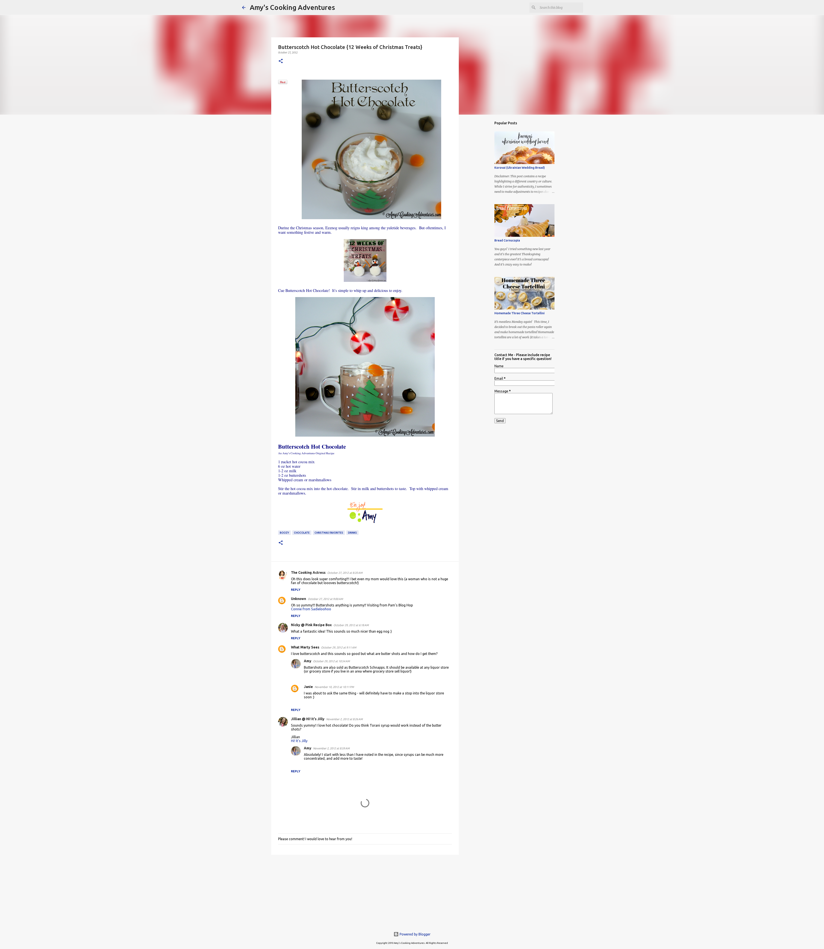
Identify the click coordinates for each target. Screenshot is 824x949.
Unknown (298, 599)
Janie (308, 687)
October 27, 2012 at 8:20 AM (344, 572)
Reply (295, 589)
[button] (280, 61)
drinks (352, 532)
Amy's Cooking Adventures (292, 7)
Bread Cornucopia (507, 240)
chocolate (302, 532)
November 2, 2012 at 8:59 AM (331, 748)
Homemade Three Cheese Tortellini (519, 313)
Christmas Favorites (329, 532)
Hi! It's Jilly (299, 741)
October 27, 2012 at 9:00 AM (325, 598)
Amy (307, 661)
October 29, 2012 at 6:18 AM (351, 625)
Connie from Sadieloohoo (311, 609)
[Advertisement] (365, 891)
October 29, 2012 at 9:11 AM (338, 647)
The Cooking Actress (308, 572)
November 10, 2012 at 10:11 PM (334, 686)
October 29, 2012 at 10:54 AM (331, 661)
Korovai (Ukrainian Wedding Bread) (519, 167)
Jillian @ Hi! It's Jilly (307, 719)
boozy (284, 532)
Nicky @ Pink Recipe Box (311, 625)
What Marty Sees (305, 647)
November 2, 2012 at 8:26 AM (344, 719)
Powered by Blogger (414, 934)
